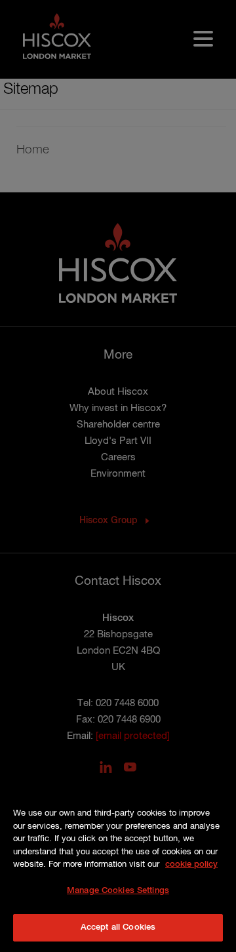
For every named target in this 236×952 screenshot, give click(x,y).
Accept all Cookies (118, 927)
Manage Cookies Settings (118, 890)
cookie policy (191, 864)
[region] (118, 864)
